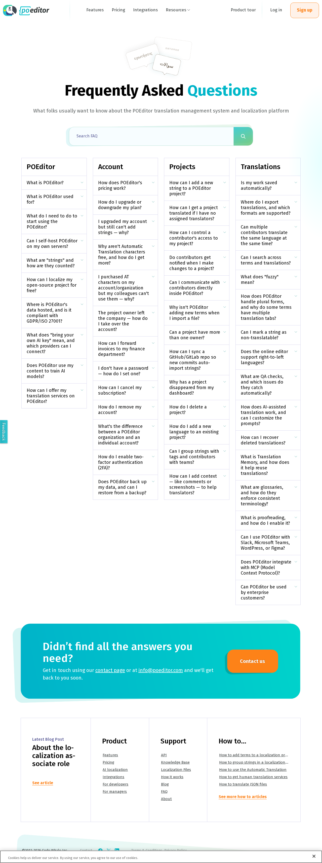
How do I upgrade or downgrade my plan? (120, 204)
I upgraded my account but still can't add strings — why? (122, 227)
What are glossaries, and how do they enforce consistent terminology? (262, 495)
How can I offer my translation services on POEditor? (51, 396)
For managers (115, 791)
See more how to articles (243, 796)
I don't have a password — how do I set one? (123, 371)
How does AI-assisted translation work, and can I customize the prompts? (263, 415)
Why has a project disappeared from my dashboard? (191, 387)
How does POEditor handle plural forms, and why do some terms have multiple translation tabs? (266, 307)
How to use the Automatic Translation (253, 769)
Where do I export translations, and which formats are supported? (266, 207)
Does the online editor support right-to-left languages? (264, 357)
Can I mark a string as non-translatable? (264, 335)
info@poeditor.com (160, 670)
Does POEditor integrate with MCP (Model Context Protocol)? (266, 567)
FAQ (164, 791)
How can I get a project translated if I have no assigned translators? (193, 213)
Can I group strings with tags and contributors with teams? (194, 456)
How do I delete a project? (188, 409)
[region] (161, 856)
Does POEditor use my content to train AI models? (50, 371)
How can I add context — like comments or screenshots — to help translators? (193, 484)
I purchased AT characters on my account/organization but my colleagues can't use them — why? (123, 288)
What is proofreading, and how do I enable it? (265, 520)
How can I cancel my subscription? (120, 390)
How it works (172, 777)
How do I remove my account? (119, 409)
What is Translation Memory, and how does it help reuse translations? (265, 465)
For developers (115, 784)
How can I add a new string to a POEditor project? (191, 188)
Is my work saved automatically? (259, 185)
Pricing (108, 762)
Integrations (113, 777)
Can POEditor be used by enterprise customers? (264, 592)
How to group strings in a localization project (258, 762)
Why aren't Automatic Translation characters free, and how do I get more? (121, 255)
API (164, 755)
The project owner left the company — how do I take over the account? (123, 321)
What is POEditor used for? (50, 199)
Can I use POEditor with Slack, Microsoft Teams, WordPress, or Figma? (265, 542)
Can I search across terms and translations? (266, 260)
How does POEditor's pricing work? (120, 185)
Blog (165, 784)
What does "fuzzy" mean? (259, 279)
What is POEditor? (45, 182)
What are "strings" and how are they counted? (51, 263)
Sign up (304, 10)
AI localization (115, 769)
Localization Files (176, 769)
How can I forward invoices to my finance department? (121, 349)
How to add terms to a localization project (256, 755)
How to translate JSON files (243, 784)
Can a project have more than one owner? (194, 335)
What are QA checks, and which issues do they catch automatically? (262, 385)
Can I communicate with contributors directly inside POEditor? (194, 288)
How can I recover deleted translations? (263, 440)
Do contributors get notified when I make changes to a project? (191, 263)
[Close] (313, 856)
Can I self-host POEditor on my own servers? (52, 243)
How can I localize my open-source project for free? (51, 285)
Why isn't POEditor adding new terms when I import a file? (194, 313)
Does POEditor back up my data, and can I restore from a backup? (122, 487)
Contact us (252, 661)
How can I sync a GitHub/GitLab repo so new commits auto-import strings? (192, 360)
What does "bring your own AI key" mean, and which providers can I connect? (51, 343)
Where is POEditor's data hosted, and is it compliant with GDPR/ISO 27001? (49, 313)
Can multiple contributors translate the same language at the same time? (264, 235)
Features (110, 755)
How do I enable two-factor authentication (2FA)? (121, 462)
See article (42, 782)
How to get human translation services (253, 777)
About (166, 799)
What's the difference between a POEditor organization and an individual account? (120, 435)
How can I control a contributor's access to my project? (193, 238)
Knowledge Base (175, 762)
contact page (110, 670)
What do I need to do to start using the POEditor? (52, 221)
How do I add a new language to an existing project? (194, 432)
